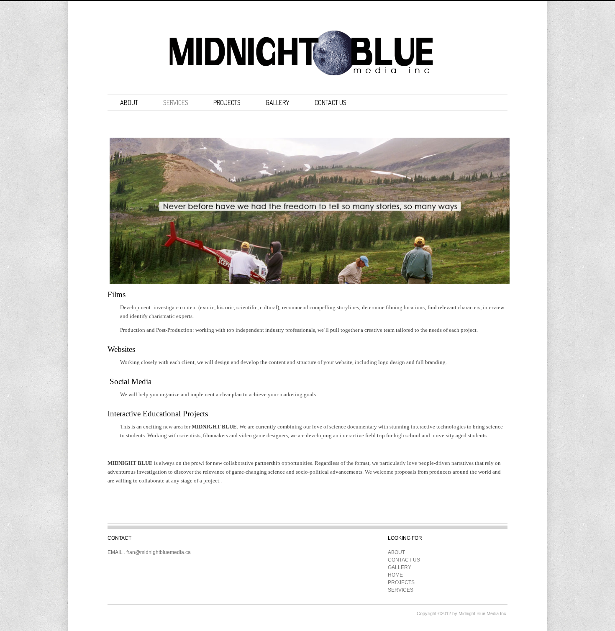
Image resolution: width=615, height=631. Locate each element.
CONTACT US (330, 102)
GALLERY (278, 102)
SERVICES (175, 102)
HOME (395, 575)
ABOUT (129, 102)
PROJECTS (227, 102)
